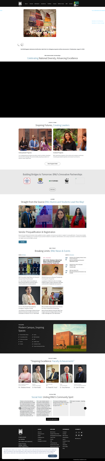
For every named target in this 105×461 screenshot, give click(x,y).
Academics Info (41, 437)
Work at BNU (65, 446)
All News (24, 255)
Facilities (64, 433)
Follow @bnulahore (53, 419)
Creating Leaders (61, 125)
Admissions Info (41, 433)
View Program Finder (53, 163)
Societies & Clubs (37, 344)
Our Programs (22, 26)
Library (21, 341)
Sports (34, 334)
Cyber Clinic (52, 437)
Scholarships (30, 26)
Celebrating (32, 58)
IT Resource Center (24, 339)
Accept (52, 455)
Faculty (51, 439)
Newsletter (65, 444)
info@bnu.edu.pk (22, 437)
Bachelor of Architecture (23, 21)
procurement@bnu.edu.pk (31, 238)
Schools (31, 3)
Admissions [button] (37, 3)
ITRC (51, 441)
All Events (71, 255)
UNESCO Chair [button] (61, 3)
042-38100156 (22, 439)
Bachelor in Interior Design (24, 23)
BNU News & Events (60, 250)
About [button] (26, 3)
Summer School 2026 (54, 444)
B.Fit (34, 339)
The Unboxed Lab (53, 443)
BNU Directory (78, 438)
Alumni (39, 435)
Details (22, 242)
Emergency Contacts (42, 441)
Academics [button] (43, 3)
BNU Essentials (36, 337)
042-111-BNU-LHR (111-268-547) (25, 441)
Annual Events (65, 437)
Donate (70, 3)
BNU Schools (52, 432)
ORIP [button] (67, 3)
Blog (64, 448)
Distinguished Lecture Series (55, 435)
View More (52, 189)
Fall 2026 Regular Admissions (25, 10)
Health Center (36, 341)
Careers (54, 3)
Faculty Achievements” (63, 361)
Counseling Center (23, 337)
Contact (39, 439)
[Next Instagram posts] (85, 408)
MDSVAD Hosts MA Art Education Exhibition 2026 (76, 265)
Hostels (21, 344)
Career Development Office (39, 346)
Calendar (65, 432)
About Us (39, 432)
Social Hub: (37, 397)
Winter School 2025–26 (55, 446)
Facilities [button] (49, 3)
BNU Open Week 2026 (74, 270)
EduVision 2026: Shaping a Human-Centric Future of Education (78, 258)
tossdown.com (82, 459)
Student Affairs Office (24, 334)
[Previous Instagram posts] (20, 408)
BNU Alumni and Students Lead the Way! (64, 201)
